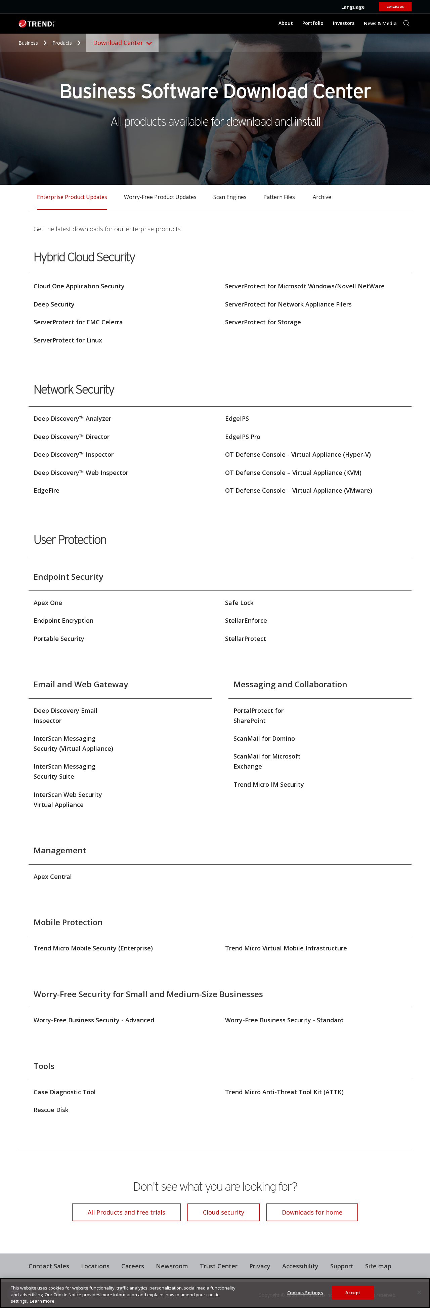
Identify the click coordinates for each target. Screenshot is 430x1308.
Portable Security (59, 639)
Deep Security (54, 304)
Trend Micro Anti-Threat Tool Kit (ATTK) (284, 1092)
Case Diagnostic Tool (65, 1092)
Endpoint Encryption (63, 620)
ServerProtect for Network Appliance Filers (288, 304)
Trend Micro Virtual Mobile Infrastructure (286, 948)
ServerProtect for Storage (263, 322)
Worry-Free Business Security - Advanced (94, 1020)
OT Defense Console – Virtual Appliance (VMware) (298, 490)
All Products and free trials (118, 1209)
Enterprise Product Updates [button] (72, 197)
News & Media (378, 21)
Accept (352, 1292)
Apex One (48, 603)
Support (339, 1265)
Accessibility (300, 1266)
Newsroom (169, 1265)
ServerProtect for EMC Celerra (78, 322)
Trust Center (219, 1266)
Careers (132, 1266)
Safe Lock (239, 603)
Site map (378, 1266)
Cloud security (223, 1212)
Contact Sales (49, 1266)
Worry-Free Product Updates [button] (160, 197)
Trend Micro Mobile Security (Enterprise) (93, 948)
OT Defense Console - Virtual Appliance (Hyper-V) (298, 454)
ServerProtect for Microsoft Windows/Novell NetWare (305, 286)
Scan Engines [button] (230, 197)
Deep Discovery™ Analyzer (72, 418)
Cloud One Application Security (79, 286)
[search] (406, 23)
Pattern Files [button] (279, 197)
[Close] (419, 1292)
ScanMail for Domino (264, 738)
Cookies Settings (305, 1292)
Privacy (259, 1266)
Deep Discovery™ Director (72, 437)
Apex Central (53, 876)
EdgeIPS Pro (242, 437)
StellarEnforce (246, 620)
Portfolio (313, 23)
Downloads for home (304, 1209)
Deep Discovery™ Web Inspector (81, 472)
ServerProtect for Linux (68, 340)
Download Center (118, 43)
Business (28, 43)
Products (62, 43)
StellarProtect (245, 639)
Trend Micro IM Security (268, 784)
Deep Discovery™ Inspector (74, 454)
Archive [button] (322, 197)
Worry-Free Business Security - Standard (284, 1020)
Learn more (42, 1301)
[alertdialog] (215, 1293)
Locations (95, 1266)
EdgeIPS (237, 418)
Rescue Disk (51, 1110)
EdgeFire (46, 490)
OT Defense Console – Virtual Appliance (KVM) (293, 472)
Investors (343, 23)
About (285, 23)
